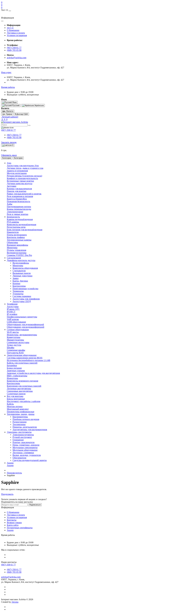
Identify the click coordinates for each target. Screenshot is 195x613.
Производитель (14, 473)
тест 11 (10, 27)
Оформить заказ (9, 155)
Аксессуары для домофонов (26, 299)
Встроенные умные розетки (20, 181)
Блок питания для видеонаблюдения (24, 229)
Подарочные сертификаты (20, 527)
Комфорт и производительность (22, 178)
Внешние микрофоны (17, 245)
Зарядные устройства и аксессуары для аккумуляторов (33, 373)
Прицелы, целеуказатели (25, 427)
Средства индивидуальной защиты (30, 460)
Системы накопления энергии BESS (24, 358)
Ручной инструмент (22, 437)
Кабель (10, 404)
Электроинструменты (23, 434)
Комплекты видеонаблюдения (21, 224)
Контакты (11, 520)
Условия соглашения (17, 35)
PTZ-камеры (13, 222)
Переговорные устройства (25, 288)
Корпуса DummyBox (17, 199)
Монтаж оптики (15, 406)
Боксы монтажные (16, 399)
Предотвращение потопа (19, 206)
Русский (15, 105)
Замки (16, 278)
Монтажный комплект (18, 409)
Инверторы (12, 378)
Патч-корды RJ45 (15, 352)
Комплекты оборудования (25, 268)
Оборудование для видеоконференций (25, 327)
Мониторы (12, 247)
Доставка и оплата (16, 33)
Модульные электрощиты (25, 447)
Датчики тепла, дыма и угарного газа (25, 168)
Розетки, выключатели (24, 442)
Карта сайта (12, 525)
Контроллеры (19, 286)
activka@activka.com (16, 57)
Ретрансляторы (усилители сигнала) (24, 176)
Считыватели (19, 270)
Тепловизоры (19, 424)
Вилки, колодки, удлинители (27, 455)
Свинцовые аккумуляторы (20, 391)
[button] (6, 72)
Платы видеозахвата (17, 235)
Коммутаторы (13, 337)
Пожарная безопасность (18, 201)
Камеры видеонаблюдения (20, 219)
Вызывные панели (22, 273)
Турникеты (18, 293)
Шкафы (10, 347)
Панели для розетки (16, 191)
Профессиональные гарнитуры (22, 317)
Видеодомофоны (21, 263)
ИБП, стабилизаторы (17, 375)
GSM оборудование (16, 322)
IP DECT (11, 311)
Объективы (12, 242)
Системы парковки (22, 296)
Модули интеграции (17, 173)
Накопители (13, 232)
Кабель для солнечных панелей (22, 363)
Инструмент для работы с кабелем (23, 401)
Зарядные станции (16, 370)
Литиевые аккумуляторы (19, 388)
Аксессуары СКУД (22, 301)
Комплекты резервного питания (22, 381)
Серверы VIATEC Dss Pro (19, 255)
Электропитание (15, 211)
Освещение (18, 440)
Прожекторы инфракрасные (20, 411)
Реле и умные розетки (17, 214)
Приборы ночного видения (26, 419)
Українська (39, 105)
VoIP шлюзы (13, 319)
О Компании (13, 30)
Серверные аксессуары (18, 342)
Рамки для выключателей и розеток (24, 194)
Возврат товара (14, 522)
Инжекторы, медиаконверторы (22, 334)
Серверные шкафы (16, 350)
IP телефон (12, 314)
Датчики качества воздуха (19, 183)
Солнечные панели (16, 393)
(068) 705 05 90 (14, 50)
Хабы (9, 204)
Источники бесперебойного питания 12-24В (28, 360)
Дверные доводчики (22, 276)
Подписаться (35, 505)
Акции (10, 465)
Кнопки (16, 283)
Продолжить (7, 494)
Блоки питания (14, 368)
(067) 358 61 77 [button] (8, 564)
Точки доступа (14, 345)
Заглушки (11, 186)
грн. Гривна (7, 114)
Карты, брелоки (20, 281)
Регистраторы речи (16, 227)
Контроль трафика (16, 237)
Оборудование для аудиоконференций (25, 324)
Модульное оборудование (25, 450)
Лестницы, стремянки (23, 452)
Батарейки (12, 365)
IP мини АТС (13, 309)
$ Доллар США (21, 114)
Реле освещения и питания (20, 196)
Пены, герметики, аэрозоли (26, 445)
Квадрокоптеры (20, 417)
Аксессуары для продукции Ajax (23, 165)
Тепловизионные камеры (19, 240)
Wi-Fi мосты (13, 332)
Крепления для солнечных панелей (24, 386)
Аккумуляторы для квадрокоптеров (30, 429)
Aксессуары (13, 306)
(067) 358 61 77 (14, 47)
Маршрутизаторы (15, 340)
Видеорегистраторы (16, 252)
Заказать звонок (9, 142)
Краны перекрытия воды (19, 209)
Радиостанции (20, 422)
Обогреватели (19, 458)
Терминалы (18, 291)
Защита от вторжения (17, 170)
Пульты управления (16, 250)
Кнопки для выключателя (19, 188)
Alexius (14, 602)
